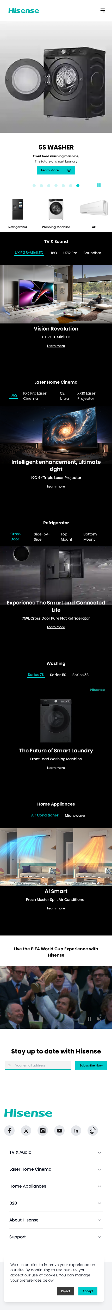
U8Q (53, 252)
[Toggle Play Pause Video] (89, 1018)
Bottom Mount (90, 537)
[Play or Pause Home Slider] (99, 185)
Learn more (58, 166)
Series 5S (58, 674)
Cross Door (15, 536)
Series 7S (36, 674)
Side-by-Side (42, 537)
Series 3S (80, 674)
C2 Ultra (64, 396)
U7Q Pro (70, 252)
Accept (88, 1291)
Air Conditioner (45, 815)
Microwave (75, 815)
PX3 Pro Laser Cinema (35, 396)
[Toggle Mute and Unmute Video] (99, 1018)
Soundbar (92, 252)
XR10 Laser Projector (86, 396)
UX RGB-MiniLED (29, 252)
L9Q (13, 395)
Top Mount (66, 537)
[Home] (23, 10)
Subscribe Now (91, 1065)
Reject (65, 1291)
